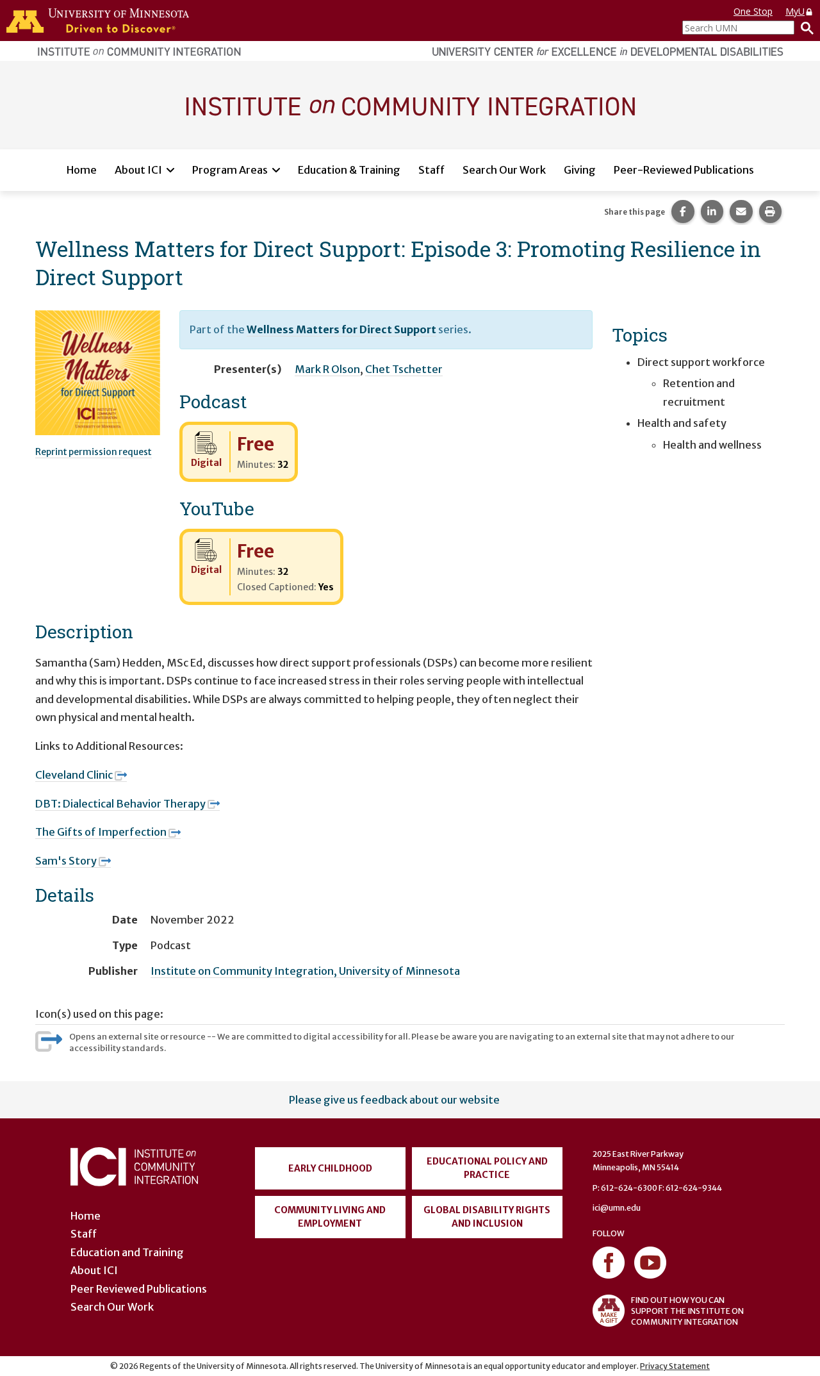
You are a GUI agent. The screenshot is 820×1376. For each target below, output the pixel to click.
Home (82, 169)
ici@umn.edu (617, 1208)
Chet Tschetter (404, 369)
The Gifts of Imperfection (101, 831)
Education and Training (127, 1252)
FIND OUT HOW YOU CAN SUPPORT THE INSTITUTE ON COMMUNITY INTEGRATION (687, 1311)
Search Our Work (504, 169)
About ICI (138, 169)
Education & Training (349, 169)
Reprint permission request (93, 452)
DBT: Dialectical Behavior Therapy (120, 803)
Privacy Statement (675, 1366)
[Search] (804, 28)
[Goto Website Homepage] (410, 104)
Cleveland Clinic (74, 774)
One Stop (753, 11)
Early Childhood (330, 1168)
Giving (580, 169)
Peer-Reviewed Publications (684, 169)
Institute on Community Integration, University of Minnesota (305, 971)
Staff (431, 169)
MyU (795, 11)
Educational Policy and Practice (487, 1168)
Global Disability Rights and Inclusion (486, 1216)
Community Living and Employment (330, 1216)
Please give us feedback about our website (394, 1099)
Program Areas (230, 169)
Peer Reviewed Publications (138, 1288)
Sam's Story (66, 860)
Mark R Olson (327, 369)
